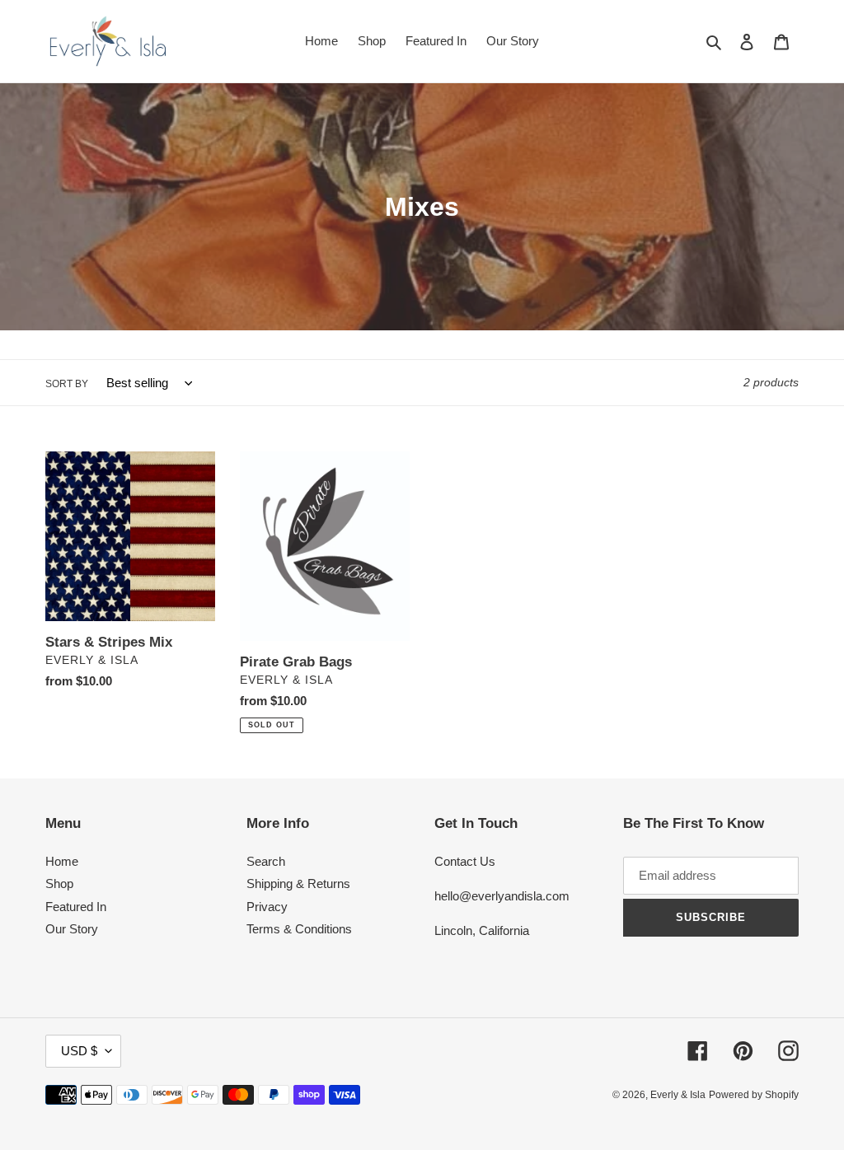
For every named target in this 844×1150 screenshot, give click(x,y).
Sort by (66, 384)
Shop (59, 884)
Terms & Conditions (299, 929)
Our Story (71, 929)
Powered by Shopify (754, 1095)
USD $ (79, 1051)
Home (61, 861)
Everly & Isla (678, 1095)
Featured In (75, 907)
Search (265, 861)
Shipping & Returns (298, 884)
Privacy (267, 907)
